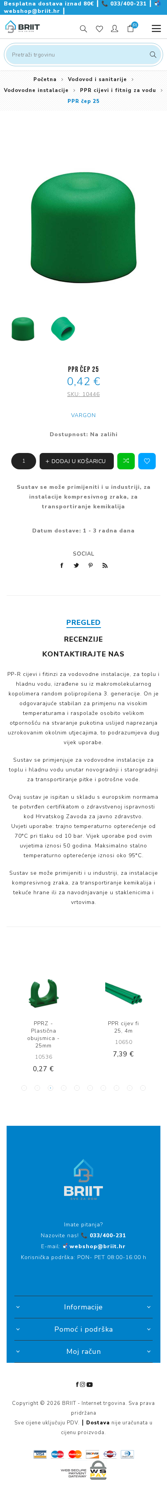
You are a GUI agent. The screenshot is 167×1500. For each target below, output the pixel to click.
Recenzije (83, 639)
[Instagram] (83, 1384)
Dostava (98, 1422)
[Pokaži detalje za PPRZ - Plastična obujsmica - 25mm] (43, 993)
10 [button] (143, 1088)
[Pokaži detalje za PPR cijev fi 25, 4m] (123, 993)
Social (83, 553)
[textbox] (83, 54)
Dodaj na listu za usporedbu (126, 461)
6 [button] (90, 1088)
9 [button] (129, 1088)
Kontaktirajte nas (83, 654)
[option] (23, 329)
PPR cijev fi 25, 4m (123, 1027)
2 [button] (37, 1088)
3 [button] (50, 1088)
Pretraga (152, 54)
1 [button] (24, 1088)
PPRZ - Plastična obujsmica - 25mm (43, 1034)
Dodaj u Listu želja (147, 461)
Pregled (83, 622)
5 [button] (77, 1088)
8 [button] (116, 1088)
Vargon (83, 415)
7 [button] (103, 1088)
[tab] (83, 622)
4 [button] (63, 1088)
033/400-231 (125, 3)
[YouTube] (90, 1384)
